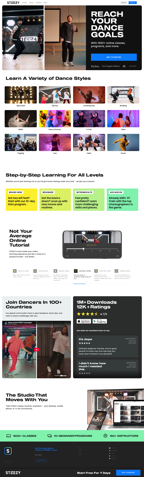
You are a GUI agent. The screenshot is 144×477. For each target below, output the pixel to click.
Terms (79, 452)
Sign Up (132, 2)
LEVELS (31, 2)
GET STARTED (128, 473)
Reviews (38, 2)
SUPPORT (80, 450)
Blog (79, 447)
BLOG (45, 2)
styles (24, 2)
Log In (124, 2)
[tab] (21, 276)
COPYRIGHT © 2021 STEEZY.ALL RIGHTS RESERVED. (9, 462)
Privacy (80, 454)
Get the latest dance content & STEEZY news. (46, 449)
